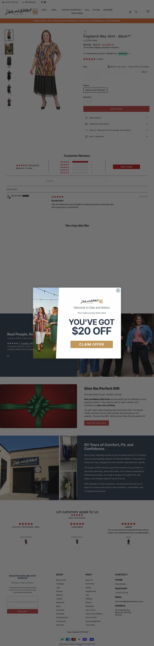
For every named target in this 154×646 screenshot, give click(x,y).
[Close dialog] (118, 290)
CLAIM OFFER (91, 344)
